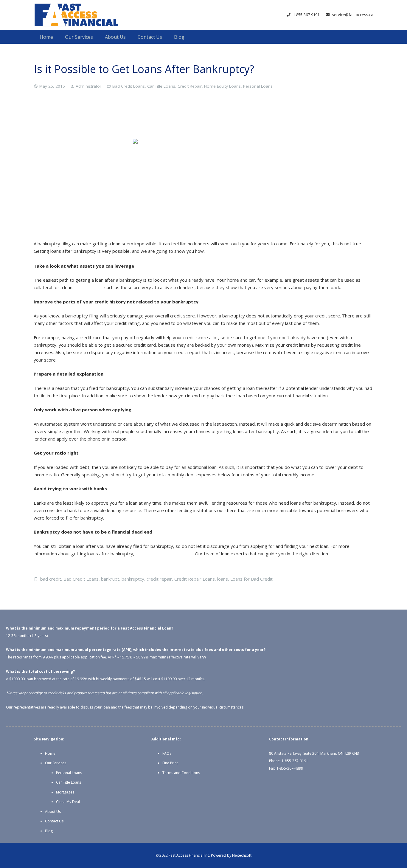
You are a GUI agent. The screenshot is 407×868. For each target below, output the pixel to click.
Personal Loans (258, 86)
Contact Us (54, 821)
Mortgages (65, 792)
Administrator (88, 86)
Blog (49, 830)
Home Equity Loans (222, 86)
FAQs (166, 753)
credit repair (159, 579)
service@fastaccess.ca (352, 14)
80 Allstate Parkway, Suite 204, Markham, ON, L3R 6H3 (314, 753)
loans (222, 579)
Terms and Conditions (181, 772)
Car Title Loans (161, 86)
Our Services (55, 762)
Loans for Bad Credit (251, 579)
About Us (53, 811)
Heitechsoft (241, 855)
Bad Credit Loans (128, 86)
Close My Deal (68, 801)
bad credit (50, 579)
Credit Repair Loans (194, 579)
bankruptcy (133, 579)
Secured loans (88, 287)
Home (50, 753)
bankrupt (110, 579)
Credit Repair (190, 86)
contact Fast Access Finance (164, 554)
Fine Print (170, 762)
